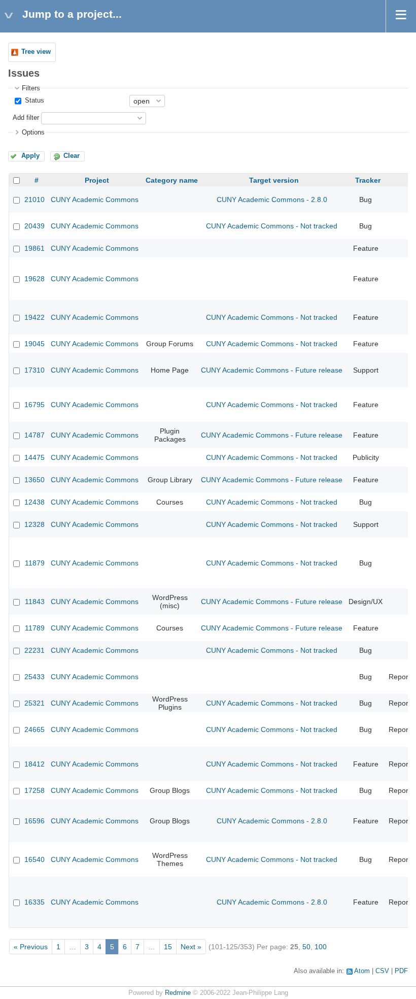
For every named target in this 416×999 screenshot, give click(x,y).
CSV (382, 971)
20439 (34, 226)
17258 (34, 790)
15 (168, 947)
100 (321, 947)
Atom (362, 971)
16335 (34, 902)
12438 (34, 502)
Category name (172, 180)
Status (33, 100)
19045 (34, 344)
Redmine (178, 992)
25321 (34, 703)
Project (97, 180)
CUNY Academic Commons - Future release (271, 370)
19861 (34, 248)
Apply (30, 155)
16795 (34, 405)
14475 (34, 457)
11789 (35, 628)
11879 (35, 563)
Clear (71, 155)
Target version (274, 180)
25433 (34, 677)
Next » (191, 947)
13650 (34, 480)
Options (33, 132)
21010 (34, 199)
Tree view (36, 51)
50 (306, 947)
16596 (34, 821)
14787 (34, 435)
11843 (35, 601)
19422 (34, 317)
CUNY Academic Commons (94, 199)
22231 (34, 650)
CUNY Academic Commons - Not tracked (271, 226)
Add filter (26, 117)
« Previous (31, 947)
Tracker (367, 180)
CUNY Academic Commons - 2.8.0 (272, 199)
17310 (34, 370)
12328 (34, 524)
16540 (34, 859)
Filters (31, 88)
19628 (34, 279)
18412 (34, 764)
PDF (401, 971)
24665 (34, 729)
